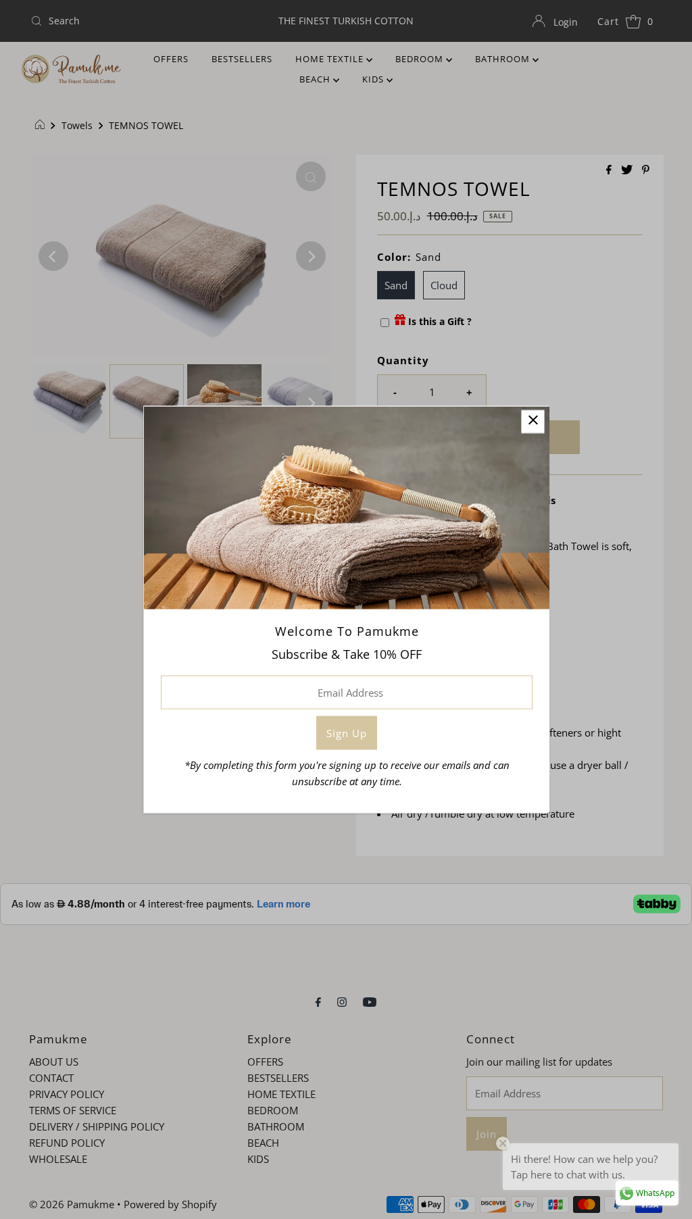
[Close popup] (533, 422)
